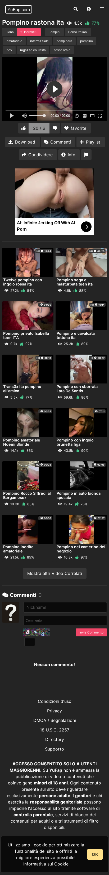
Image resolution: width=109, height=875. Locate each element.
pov (9, 50)
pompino (86, 41)
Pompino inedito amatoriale (18, 548)
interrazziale (39, 41)
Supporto (54, 749)
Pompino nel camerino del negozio (81, 548)
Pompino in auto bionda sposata (79, 495)
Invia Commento (91, 632)
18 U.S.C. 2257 (54, 730)
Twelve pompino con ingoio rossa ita (22, 282)
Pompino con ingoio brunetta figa (75, 442)
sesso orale (62, 50)
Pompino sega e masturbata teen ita (75, 282)
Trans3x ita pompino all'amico (22, 388)
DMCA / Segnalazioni (54, 720)
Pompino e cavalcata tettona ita (76, 335)
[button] (89, 9)
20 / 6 (39, 128)
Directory (54, 739)
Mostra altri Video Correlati (54, 573)
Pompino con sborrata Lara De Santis (77, 388)
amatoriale (14, 41)
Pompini (54, 32)
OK (95, 854)
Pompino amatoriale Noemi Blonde (21, 442)
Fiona (10, 32)
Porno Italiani (78, 32)
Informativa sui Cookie (46, 864)
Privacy (54, 710)
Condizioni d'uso (54, 701)
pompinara (64, 41)
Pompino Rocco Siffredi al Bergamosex (27, 495)
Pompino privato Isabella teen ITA (26, 335)
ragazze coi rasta (33, 50)
